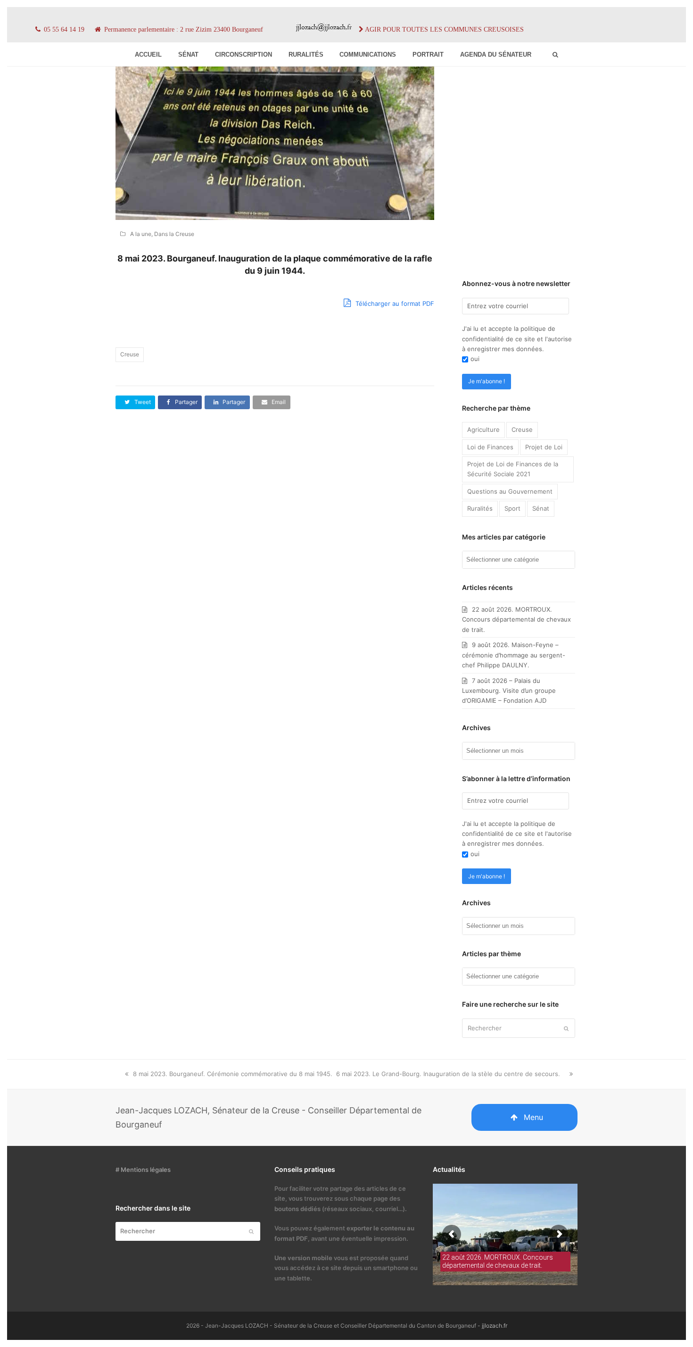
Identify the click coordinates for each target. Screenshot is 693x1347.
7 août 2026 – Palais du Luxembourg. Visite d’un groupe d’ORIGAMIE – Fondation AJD (509, 691)
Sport (512, 508)
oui (474, 358)
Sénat (540, 508)
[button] (135, 402)
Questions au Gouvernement (510, 491)
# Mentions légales (143, 1169)
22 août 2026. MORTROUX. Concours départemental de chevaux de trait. (516, 619)
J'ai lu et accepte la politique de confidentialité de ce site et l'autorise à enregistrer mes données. (517, 339)
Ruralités (480, 508)
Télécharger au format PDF (394, 303)
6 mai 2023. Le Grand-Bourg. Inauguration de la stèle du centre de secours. (448, 1074)
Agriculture (483, 429)
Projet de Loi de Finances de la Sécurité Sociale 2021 (512, 469)
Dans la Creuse (174, 233)
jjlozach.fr (494, 1325)
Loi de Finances (490, 447)
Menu (533, 1117)
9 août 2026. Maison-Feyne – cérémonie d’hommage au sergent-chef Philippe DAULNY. (513, 655)
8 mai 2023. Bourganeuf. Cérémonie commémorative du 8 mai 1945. (232, 1074)
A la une (140, 233)
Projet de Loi (543, 447)
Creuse (129, 354)
